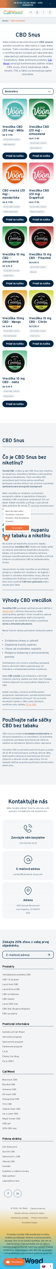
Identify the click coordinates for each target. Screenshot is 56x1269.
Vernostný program (12, 1036)
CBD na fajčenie (10, 994)
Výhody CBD (8, 1161)
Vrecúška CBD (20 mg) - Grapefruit (39, 194)
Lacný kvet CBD (10, 984)
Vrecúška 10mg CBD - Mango (13, 320)
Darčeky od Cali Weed (13, 1031)
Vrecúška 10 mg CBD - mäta (13, 380)
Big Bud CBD (8, 1084)
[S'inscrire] (49, 954)
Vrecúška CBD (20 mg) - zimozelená (39, 130)
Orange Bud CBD (10, 1099)
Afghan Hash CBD (11, 1108)
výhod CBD (8, 611)
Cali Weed (23, 1208)
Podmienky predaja (20, 1217)
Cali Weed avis (9, 1146)
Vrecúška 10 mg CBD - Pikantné (40, 256)
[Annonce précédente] (5, 4)
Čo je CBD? (8, 1061)
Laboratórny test (10, 1180)
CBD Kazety (8, 998)
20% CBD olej (9, 1128)
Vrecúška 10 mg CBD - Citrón (40, 320)
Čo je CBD (31, 704)
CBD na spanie (9, 1013)
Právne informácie (39, 1217)
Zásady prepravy (37, 1208)
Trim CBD (7, 1103)
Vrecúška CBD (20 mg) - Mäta (13, 128)
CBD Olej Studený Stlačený (16, 1008)
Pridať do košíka (14, 156)
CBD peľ (6, 1123)
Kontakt (6, 1166)
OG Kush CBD (9, 1094)
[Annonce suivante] (50, 4)
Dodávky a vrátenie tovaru (15, 1171)
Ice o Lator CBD (10, 1113)
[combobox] (46, 1266)
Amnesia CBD (9, 1089)
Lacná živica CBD (11, 989)
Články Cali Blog (10, 1056)
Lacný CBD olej (10, 1003)
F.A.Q (5, 1051)
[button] (30, 12)
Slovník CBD (8, 1151)
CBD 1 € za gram (10, 979)
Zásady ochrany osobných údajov (29, 1213)
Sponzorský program (12, 1041)
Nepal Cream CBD (11, 1118)
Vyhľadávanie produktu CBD (16, 974)
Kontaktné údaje (29, 1222)
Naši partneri (9, 1175)
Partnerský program (12, 1046)
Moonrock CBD (9, 1079)
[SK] (46, 1266)
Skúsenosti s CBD (11, 1156)
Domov (5, 21)
